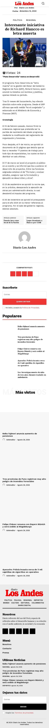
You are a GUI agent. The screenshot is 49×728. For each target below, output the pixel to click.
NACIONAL (6, 667)
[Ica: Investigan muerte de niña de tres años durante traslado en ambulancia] (9, 375)
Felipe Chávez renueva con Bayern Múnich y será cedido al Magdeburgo (31, 351)
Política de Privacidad (30, 308)
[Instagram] (12, 631)
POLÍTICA (17, 20)
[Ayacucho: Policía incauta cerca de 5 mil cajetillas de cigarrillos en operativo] (9, 363)
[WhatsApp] (30, 273)
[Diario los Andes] (24, 237)
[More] (36, 273)
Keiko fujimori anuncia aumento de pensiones (24, 664)
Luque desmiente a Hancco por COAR (34, 221)
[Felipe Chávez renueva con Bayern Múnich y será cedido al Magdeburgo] (9, 351)
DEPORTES (6, 686)
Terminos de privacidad (24, 713)
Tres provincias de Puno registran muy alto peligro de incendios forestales (30, 339)
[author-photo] (4, 439)
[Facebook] (12, 273)
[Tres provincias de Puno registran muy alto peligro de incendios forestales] (9, 339)
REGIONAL (31, 20)
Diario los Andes (26, 8)
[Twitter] (18, 273)
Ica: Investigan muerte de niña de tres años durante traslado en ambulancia (32, 374)
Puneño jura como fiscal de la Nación (11, 221)
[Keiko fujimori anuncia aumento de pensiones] (9, 327)
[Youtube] (32, 631)
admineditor (10, 440)
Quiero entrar (23, 302)
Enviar (23, 707)
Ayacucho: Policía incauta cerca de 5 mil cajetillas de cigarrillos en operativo (31, 363)
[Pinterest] (24, 273)
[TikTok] (19, 631)
